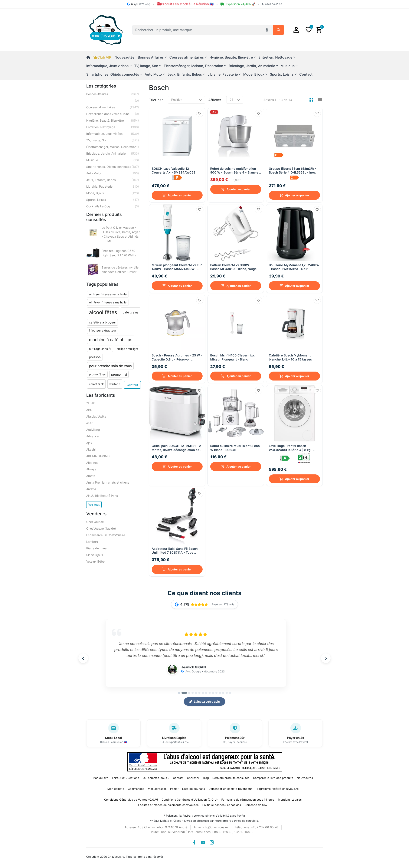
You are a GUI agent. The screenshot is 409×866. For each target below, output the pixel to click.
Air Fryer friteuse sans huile (108, 302)
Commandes (136, 788)
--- (112, 100)
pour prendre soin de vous (110, 366)
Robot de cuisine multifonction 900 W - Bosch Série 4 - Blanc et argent (234, 171)
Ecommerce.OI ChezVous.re (105, 535)
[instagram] (211, 842)
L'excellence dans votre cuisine (112, 114)
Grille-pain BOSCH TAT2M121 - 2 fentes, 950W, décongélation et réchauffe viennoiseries (176, 448)
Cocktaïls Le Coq (112, 206)
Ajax (89, 443)
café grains (130, 312)
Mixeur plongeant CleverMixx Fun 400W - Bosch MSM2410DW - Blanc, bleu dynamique (177, 267)
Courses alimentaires (112, 107)
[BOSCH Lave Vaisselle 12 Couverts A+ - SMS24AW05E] (177, 136)
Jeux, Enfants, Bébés (112, 180)
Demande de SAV (256, 805)
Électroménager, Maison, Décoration (112, 147)
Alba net (92, 462)
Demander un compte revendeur (230, 788)
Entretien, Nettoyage (112, 127)
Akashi (90, 449)
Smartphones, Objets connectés (112, 166)
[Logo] (106, 29)
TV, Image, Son (112, 140)
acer (89, 423)
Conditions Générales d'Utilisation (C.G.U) (190, 799)
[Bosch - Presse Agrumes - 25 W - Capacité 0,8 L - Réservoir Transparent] (177, 323)
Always (91, 469)
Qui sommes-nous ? (156, 778)
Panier (174, 788)
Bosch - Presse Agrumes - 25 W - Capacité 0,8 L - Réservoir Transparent (177, 357)
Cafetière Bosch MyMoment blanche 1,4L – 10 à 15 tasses (290, 357)
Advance (92, 436)
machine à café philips (110, 339)
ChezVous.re (95, 522)
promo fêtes (97, 374)
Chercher (193, 778)
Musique (112, 160)
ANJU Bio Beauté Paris (102, 495)
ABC (89, 410)
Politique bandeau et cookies (221, 805)
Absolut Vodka (96, 416)
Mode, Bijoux (112, 193)
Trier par (156, 100)
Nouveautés (124, 57)
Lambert (92, 541)
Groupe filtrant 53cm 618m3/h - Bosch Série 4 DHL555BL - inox (292, 170)
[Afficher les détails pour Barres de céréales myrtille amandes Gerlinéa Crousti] (93, 269)
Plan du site (100, 778)
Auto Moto (112, 173)
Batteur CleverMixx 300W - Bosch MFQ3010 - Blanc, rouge (233, 267)
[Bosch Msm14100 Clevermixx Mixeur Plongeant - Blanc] (236, 323)
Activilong (93, 429)
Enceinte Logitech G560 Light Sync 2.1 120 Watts (119, 253)
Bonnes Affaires (112, 94)
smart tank (96, 384)
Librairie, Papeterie (112, 186)
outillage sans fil (100, 348)
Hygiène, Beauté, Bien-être (112, 120)
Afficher (214, 100)
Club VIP (104, 57)
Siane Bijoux (94, 555)
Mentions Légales (290, 799)
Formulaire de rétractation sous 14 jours (247, 799)
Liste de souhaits (193, 788)
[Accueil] (90, 57)
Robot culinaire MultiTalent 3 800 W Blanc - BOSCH (235, 448)
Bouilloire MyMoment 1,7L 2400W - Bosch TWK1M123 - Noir (294, 267)
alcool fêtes (103, 312)
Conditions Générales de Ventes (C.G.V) (131, 799)
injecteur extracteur (102, 330)
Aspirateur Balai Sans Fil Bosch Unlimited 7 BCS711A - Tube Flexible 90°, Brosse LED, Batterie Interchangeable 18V (176, 551)
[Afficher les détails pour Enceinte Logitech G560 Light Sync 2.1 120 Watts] (93, 253)
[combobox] (198, 30)
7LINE (90, 403)
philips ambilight (127, 348)
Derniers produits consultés (230, 778)
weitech (114, 384)
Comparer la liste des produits (273, 778)
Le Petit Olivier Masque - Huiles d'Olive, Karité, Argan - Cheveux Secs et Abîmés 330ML (121, 234)
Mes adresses (157, 788)
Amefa (90, 476)
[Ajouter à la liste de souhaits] (199, 113)
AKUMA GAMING (97, 456)
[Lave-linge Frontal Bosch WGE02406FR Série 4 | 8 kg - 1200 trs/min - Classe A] (294, 413)
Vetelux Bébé (95, 561)
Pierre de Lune (96, 548)
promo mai (119, 374)
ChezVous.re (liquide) (101, 528)
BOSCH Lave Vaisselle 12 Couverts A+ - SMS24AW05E (173, 170)
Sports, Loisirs (112, 199)
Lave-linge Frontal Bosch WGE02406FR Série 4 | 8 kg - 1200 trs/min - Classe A (291, 448)
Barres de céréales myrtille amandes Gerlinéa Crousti (120, 270)
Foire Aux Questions (125, 778)
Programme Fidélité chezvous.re (277, 788)
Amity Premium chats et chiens (107, 482)
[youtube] (203, 842)
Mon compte (115, 788)
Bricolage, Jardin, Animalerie (112, 153)
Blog (206, 778)
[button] (296, 29)
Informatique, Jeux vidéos (112, 133)
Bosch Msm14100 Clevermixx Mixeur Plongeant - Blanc (232, 357)
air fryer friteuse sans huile (108, 294)
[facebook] (194, 842)
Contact (306, 74)
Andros (91, 489)
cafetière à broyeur (102, 322)
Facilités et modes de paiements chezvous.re (168, 805)
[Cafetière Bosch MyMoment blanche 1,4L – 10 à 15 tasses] (294, 323)
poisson (95, 357)
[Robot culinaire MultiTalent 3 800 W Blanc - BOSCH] (236, 413)
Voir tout (132, 385)
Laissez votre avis (207, 701)
